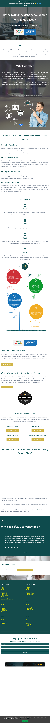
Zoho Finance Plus (30, 593)
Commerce (5, 596)
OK (25, 5)
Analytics (30, 608)
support (35, 509)
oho (2, 614)
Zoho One (3, 623)
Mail (4, 604)
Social (4, 589)
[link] (25, 29)
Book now (39, 3)
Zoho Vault (3, 607)
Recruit (5, 609)
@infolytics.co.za (40, 509)
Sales (4, 592)
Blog (27, 619)
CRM (4, 587)
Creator (5, 622)
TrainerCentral (6, 614)
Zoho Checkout (29, 591)
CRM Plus (5, 594)
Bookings (5, 593)
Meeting (30, 607)
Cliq (29, 604)
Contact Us (28, 624)
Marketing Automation (8, 599)
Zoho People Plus (4, 612)
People (4, 608)
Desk (4, 619)
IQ (6, 592)
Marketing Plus (6, 598)
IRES (27, 620)
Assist (4, 620)
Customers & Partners (31, 627)
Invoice (29, 588)
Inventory (30, 592)
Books (29, 587)
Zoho (2, 587)
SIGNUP (25, 652)
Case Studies (29, 625)
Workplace (5, 611)
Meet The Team (29, 626)
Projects (30, 605)
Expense (30, 589)
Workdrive (30, 609)
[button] (2, 541)
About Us (28, 623)
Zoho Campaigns (4, 595)
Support (27, 622)
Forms (4, 591)
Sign (4, 605)
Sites (4, 588)
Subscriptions (31, 594)
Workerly (5, 610)
